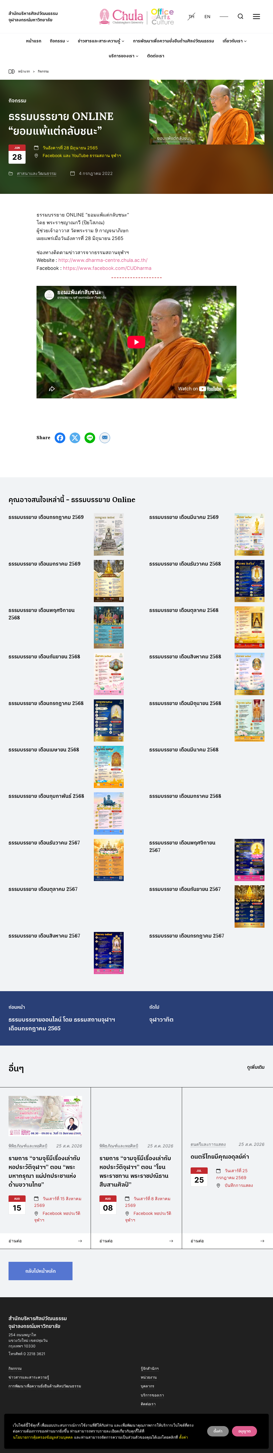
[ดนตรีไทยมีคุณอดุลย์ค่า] (227, 1115)
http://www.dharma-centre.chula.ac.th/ (102, 260)
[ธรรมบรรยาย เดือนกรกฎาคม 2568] (109, 720)
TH (191, 16)
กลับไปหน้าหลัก (40, 1271)
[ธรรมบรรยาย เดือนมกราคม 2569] (109, 581)
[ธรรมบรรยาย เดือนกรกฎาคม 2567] (249, 953)
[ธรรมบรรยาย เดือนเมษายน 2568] (109, 767)
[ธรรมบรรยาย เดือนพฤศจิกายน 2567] (249, 860)
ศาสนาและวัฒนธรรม (36, 173)
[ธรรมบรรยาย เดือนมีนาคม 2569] (249, 534)
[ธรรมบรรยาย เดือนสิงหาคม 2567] (109, 953)
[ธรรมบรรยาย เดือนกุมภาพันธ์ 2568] (109, 813)
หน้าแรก (33, 40)
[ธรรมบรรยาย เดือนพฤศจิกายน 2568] (109, 627)
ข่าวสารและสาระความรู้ (29, 1377)
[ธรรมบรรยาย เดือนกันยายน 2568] (109, 674)
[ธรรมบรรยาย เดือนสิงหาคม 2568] (249, 674)
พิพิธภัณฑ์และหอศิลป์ (28, 1145)
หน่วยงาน (149, 1377)
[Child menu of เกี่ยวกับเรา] (234, 40)
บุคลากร (147, 1386)
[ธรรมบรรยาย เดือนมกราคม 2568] (249, 813)
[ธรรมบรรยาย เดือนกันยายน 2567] (249, 906)
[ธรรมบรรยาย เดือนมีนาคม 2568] (249, 767)
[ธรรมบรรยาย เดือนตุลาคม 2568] (249, 627)
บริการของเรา (152, 1395)
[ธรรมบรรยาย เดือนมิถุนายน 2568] (249, 720)
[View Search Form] (240, 17)
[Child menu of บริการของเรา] (124, 55)
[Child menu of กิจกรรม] (60, 40)
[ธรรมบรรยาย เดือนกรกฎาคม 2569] (109, 534)
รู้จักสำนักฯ (150, 1368)
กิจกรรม (15, 1368)
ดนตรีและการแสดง (208, 1144)
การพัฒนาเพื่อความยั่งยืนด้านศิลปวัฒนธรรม (173, 40)
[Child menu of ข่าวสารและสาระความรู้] (101, 40)
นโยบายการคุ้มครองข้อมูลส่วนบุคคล (43, 1437)
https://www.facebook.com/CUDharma (107, 268)
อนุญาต (244, 1431)
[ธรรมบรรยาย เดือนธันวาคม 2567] (109, 860)
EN (207, 16)
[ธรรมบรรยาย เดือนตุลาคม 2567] (109, 906)
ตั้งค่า (183, 1437)
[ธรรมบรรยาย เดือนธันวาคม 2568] (249, 581)
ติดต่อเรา (155, 55)
